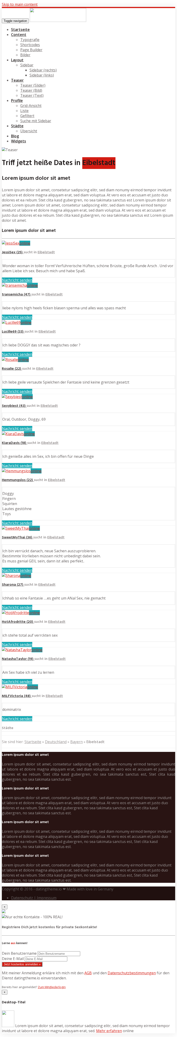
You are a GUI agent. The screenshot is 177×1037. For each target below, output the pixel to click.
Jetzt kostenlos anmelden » (22, 964)
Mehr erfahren (109, 1030)
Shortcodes (30, 44)
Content (18, 34)
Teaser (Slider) (32, 85)
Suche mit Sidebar (35, 120)
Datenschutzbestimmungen (132, 972)
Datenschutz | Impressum (33, 897)
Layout (17, 59)
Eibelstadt (46, 252)
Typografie (29, 39)
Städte (17, 125)
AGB (88, 972)
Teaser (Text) (32, 95)
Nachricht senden (17, 280)
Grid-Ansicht (30, 105)
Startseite (20, 29)
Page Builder (31, 49)
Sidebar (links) (42, 75)
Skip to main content (20, 4)
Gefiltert (27, 115)
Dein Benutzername (19, 953)
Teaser (17, 80)
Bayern (76, 741)
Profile (17, 100)
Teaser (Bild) (31, 90)
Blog (15, 136)
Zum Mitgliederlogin (52, 987)
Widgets (18, 141)
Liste (24, 110)
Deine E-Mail (13, 958)
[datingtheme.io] (58, 20)
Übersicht (28, 130)
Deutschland (56, 741)
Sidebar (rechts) (43, 70)
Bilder (25, 54)
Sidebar (26, 65)
